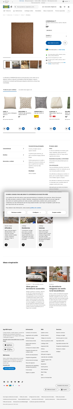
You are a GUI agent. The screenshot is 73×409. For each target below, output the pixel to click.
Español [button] (66, 1)
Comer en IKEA (38, 0)
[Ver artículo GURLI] (10, 103)
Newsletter (43, 364)
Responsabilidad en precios (24, 399)
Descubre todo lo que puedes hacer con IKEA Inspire (13, 340)
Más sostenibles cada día (38, 284)
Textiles (22, 14)
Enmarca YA (44, 0)
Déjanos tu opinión (30, 372)
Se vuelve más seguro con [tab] (25, 89)
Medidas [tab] (5, 155)
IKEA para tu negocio (29, 0)
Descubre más (6, 365)
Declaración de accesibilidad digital (20, 401)
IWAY (42, 374)
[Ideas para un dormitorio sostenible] (36, 274)
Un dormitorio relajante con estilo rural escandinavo (57, 288)
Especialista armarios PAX (62, 343)
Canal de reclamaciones (50, 399)
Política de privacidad (60, 396)
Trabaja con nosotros (46, 338)
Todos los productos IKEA (47, 340)
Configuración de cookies (34, 396)
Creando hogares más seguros (46, 360)
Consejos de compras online (32, 347)
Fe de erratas (29, 370)
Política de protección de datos (47, 396)
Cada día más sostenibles (47, 357)
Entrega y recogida (60, 335)
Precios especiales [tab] (60, 10)
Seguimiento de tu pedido (32, 335)
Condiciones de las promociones (10, 399)
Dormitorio (16, 14)
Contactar (43, 2)
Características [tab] (7, 148)
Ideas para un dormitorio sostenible (35, 287)
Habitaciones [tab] (18, 10)
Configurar (36, 212)
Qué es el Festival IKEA (46, 377)
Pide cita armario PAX (35, 2)
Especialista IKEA (60, 340)
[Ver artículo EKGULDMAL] (25, 103)
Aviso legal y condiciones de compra (10, 396)
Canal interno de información (37, 399)
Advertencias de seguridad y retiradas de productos (32, 366)
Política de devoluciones (62, 399)
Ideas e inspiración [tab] (48, 10)
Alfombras (28, 14)
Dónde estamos (45, 335)
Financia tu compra (60, 349)
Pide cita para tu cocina (52, 0)
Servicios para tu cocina (61, 338)
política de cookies (35, 207)
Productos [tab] (8, 10)
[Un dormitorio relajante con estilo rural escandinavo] (59, 274)
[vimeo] (15, 382)
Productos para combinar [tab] (9, 89)
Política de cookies (23, 396)
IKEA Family (21, 0)
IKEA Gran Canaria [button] (7, 2)
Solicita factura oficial (31, 340)
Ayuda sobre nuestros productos (31, 344)
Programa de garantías (31, 357)
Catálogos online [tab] (28, 10)
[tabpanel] (49, 176)
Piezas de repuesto (30, 363)
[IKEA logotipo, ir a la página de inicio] (6, 6)
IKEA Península (44, 369)
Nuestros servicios (60, 332)
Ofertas (43, 349)
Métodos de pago (30, 338)
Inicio (4, 14)
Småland (58, 351)
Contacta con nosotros (31, 332)
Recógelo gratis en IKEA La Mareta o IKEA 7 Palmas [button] (56, 60)
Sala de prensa (44, 366)
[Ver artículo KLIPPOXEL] (56, 103)
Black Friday (44, 372)
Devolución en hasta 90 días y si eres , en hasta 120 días (56, 63)
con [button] (57, 49)
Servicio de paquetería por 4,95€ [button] (55, 57)
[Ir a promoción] (13, 6)
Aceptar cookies (56, 212)
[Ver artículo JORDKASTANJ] (41, 103)
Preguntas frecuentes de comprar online (31, 351)
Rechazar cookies (16, 212)
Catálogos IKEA (44, 343)
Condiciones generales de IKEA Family (37, 401)
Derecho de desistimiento (32, 354)
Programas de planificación (62, 346)
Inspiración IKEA (44, 346)
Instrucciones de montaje (32, 360)
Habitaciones (9, 14)
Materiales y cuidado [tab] (8, 161)
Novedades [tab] (38, 10)
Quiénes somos (44, 332)
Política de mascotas (7, 401)
